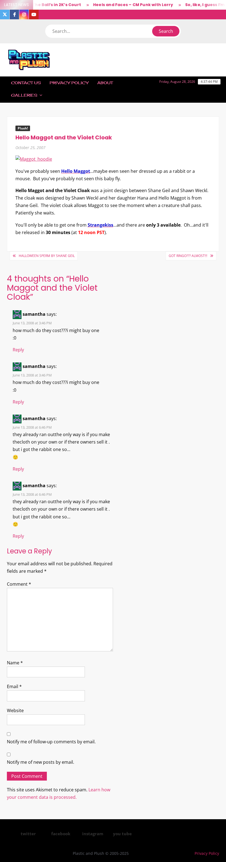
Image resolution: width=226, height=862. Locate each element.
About (105, 82)
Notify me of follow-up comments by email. (51, 742)
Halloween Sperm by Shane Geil (47, 255)
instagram (92, 833)
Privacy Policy (69, 82)
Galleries (24, 95)
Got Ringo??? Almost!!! (188, 255)
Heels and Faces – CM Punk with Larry (127, 4)
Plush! (23, 128)
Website (15, 710)
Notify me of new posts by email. (40, 762)
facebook (60, 833)
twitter (28, 833)
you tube (122, 833)
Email (14, 686)
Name (15, 663)
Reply (18, 350)
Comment (19, 584)
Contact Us (26, 82)
